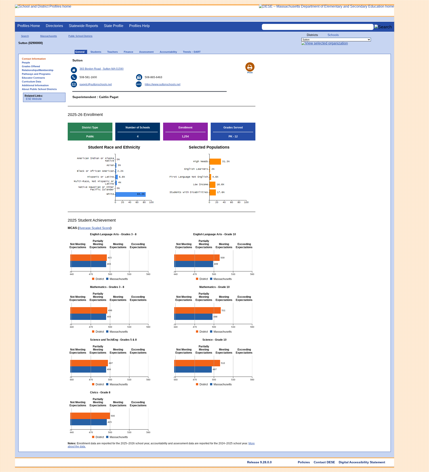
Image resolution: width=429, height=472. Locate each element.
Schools (333, 35)
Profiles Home (28, 26)
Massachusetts (48, 36)
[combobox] (318, 27)
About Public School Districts (39, 89)
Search (25, 36)
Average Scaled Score (94, 228)
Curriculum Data (31, 81)
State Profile (113, 26)
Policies (304, 462)
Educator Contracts (33, 77)
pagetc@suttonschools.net (96, 84)
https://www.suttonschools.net (162, 84)
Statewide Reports (83, 26)
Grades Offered (31, 66)
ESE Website (34, 99)
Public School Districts (80, 36)
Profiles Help (139, 26)
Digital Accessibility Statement (362, 462)
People (26, 62)
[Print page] (249, 61)
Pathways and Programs (36, 74)
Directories (54, 26)
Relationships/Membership (37, 70)
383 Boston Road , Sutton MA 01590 (102, 68)
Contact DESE (324, 462)
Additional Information (35, 85)
